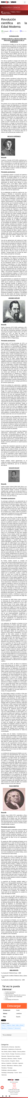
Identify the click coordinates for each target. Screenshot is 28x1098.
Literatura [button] (3, 1065)
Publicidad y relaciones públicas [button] (9, 1070)
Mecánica (4, 1028)
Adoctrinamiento (9, 993)
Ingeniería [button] (20, 1063)
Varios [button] (20, 1072)
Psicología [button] (10, 1067)
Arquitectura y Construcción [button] (14, 1049)
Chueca (14, 1086)
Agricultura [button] (17, 1046)
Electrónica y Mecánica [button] (6, 1058)
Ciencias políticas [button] (21, 1051)
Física (3, 1025)
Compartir (5, 31)
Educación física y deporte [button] (13, 1056)
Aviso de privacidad (14, 1094)
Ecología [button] (12, 1053)
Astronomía (17, 1028)
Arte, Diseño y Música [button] (6, 1051)
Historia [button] (17, 1060)
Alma (6, 998)
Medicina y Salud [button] (18, 1065)
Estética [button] (15, 1058)
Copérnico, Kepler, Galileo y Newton (15, 1025)
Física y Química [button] (5, 1060)
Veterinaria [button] (4, 1074)
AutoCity (14, 1085)
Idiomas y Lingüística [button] (6, 1063)
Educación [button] (3, 1056)
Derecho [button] (8, 1053)
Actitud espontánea (10, 992)
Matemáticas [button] (10, 1065)
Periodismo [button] (4, 1067)
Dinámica (10, 1028)
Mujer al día (14, 1088)
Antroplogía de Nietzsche (12, 999)
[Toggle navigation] (25, 2)
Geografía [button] (12, 1060)
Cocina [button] (3, 1053)
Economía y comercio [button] (20, 1053)
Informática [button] (14, 1063)
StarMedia (14, 1083)
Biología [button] (14, 1051)
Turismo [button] (16, 1072)
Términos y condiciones (14, 1092)
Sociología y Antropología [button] (7, 1072)
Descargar (14, 1006)
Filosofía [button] (20, 1058)
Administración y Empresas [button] (7, 1046)
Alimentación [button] (4, 1049)
